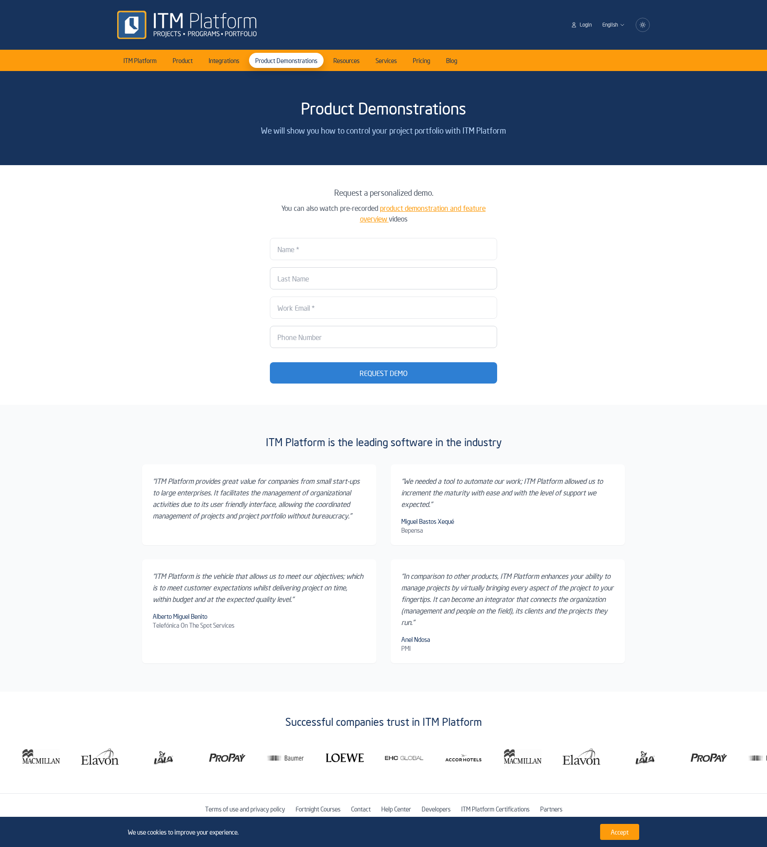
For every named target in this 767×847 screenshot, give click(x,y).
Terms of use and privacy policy (245, 809)
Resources (346, 60)
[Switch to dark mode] (643, 25)
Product (183, 60)
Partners (551, 809)
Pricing (421, 60)
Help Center (396, 809)
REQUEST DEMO (383, 372)
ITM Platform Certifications (495, 809)
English (610, 24)
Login (586, 24)
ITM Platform (140, 60)
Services (386, 60)
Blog (451, 60)
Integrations (224, 60)
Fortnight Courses (318, 809)
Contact (361, 809)
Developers (436, 809)
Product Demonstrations (286, 60)
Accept (620, 832)
